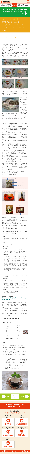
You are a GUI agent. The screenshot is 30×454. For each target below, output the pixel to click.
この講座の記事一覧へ (15, 396)
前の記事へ (7, 396)
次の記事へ (22, 396)
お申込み (15, 451)
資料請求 (5, 451)
